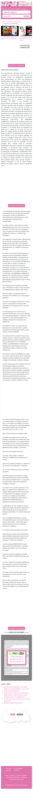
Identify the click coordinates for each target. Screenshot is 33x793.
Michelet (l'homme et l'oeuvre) (13, 703)
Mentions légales (21, 775)
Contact (12, 775)
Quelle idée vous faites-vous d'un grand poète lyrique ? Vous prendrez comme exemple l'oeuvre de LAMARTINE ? (16, 695)
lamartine (19, 714)
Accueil (3, 21)
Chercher (26, 16)
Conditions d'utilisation (13, 777)
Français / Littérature (14, 21)
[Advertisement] (10, 54)
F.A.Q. (6, 775)
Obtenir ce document (17, 65)
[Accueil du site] (16, 3)
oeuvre (12, 714)
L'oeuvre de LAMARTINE (11, 691)
